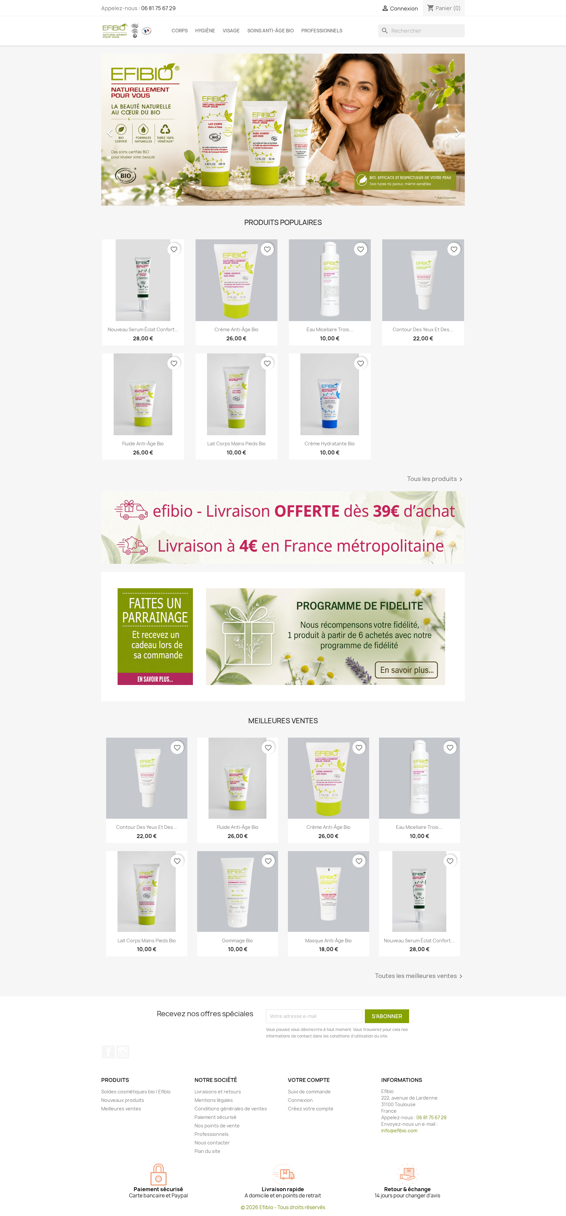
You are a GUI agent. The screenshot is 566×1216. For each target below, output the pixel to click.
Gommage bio (237, 940)
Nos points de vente (217, 1125)
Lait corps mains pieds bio (236, 443)
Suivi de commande (309, 1091)
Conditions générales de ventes (231, 1108)
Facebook (108, 1051)
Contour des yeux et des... (423, 329)
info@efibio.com (399, 1130)
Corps (180, 30)
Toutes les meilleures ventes (420, 976)
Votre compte (309, 1080)
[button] (128, 130)
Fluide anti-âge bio (143, 443)
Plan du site (207, 1151)
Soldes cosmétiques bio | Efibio (136, 1091)
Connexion (300, 1100)
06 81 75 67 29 (158, 8)
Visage (231, 30)
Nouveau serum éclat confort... (143, 329)
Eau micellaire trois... (330, 329)
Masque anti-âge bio (328, 940)
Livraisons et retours (218, 1091)
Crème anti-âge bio (236, 329)
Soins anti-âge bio (270, 30)
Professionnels (321, 30)
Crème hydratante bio (330, 443)
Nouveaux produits (122, 1100)
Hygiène (205, 30)
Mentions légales (214, 1100)
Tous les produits (436, 479)
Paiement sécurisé (215, 1117)
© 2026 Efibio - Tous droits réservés (283, 1207)
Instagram (122, 1051)
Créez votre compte (310, 1108)
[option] (283, 130)
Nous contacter (212, 1142)
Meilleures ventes (121, 1108)
